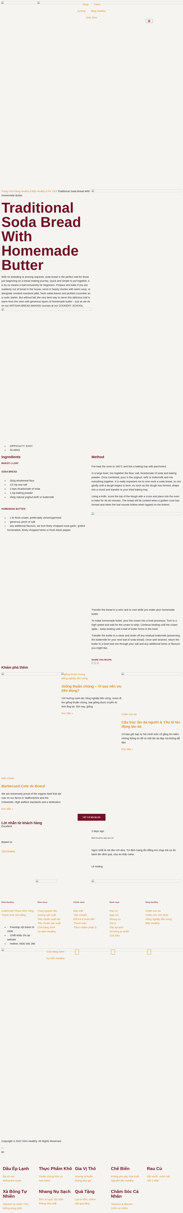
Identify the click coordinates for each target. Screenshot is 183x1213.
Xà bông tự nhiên (119, 931)
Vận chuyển (80, 915)
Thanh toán (79, 923)
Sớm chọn (42, 902)
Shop (86, 4)
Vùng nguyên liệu (47, 910)
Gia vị (113, 923)
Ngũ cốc (114, 915)
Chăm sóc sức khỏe (157, 915)
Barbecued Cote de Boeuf (23, 786)
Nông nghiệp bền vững (74, 678)
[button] (93, 663)
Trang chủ (7, 191)
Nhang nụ (115, 919)
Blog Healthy (98, 11)
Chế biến (115, 935)
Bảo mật (78, 910)
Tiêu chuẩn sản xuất (48, 923)
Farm (97, 4)
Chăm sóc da (129, 714)
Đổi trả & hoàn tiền (84, 919)
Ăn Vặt (52, 191)
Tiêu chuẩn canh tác (48, 919)
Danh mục (114, 902)
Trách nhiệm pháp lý (85, 927)
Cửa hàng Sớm (46, 927)
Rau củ (114, 910)
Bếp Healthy (39, 191)
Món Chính (7, 778)
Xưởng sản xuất (46, 915)
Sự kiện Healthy (46, 931)
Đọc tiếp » (7, 808)
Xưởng (81, 11)
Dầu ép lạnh (116, 927)
